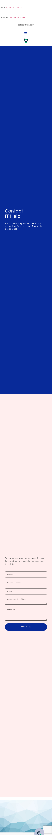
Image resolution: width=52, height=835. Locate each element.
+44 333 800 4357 (17, 18)
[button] (25, 33)
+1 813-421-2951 (14, 8)
